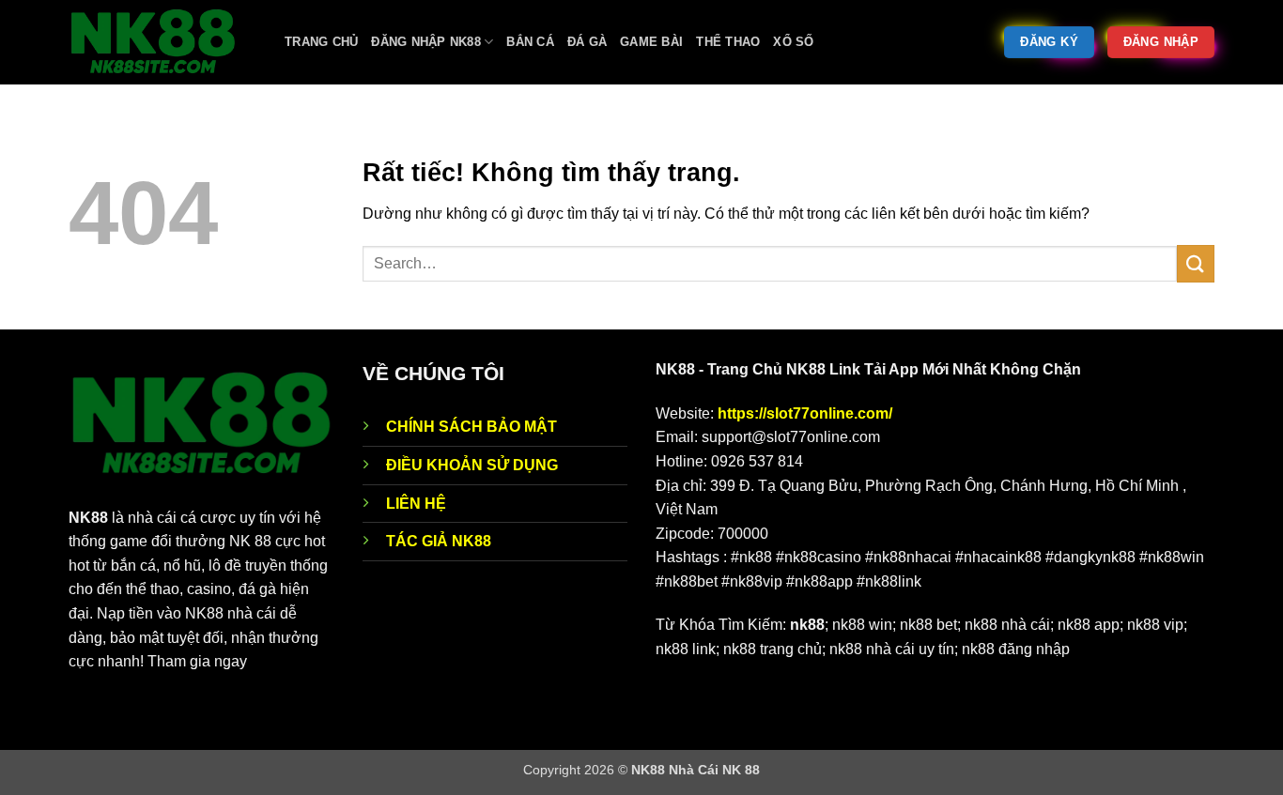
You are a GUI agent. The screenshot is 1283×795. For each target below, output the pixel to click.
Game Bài (651, 42)
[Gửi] (1195, 263)
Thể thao (728, 42)
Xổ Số (793, 42)
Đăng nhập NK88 (426, 42)
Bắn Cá (530, 42)
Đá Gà (587, 42)
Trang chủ (321, 42)
